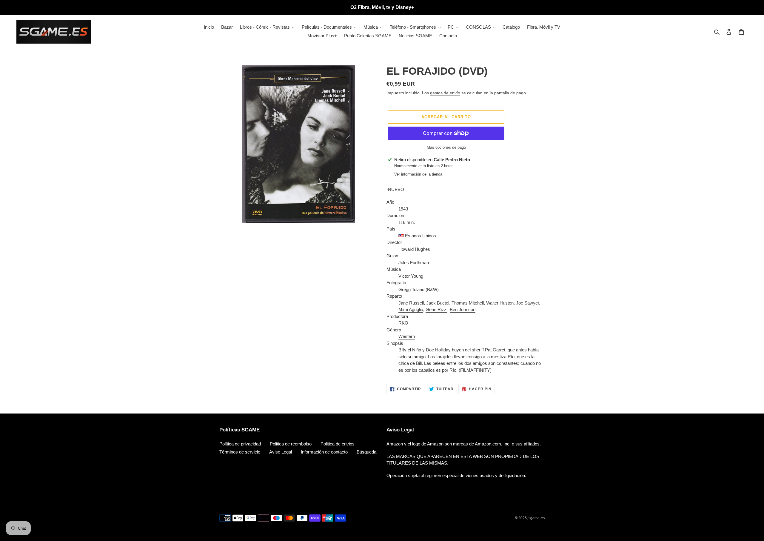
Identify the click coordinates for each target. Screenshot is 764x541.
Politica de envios (338, 443)
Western (406, 336)
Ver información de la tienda (418, 174)
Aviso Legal (280, 451)
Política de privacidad (240, 443)
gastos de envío (445, 92)
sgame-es (537, 518)
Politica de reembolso (291, 443)
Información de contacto (324, 451)
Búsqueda (366, 451)
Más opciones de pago (446, 147)
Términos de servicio (239, 451)
